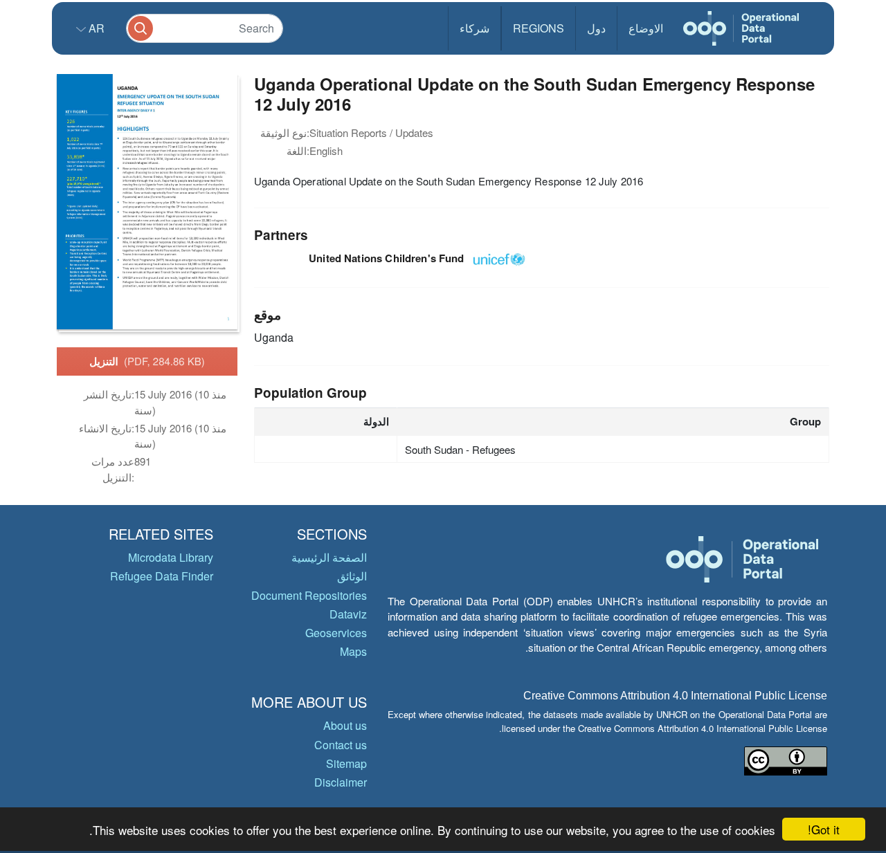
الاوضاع (646, 28)
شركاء (474, 28)
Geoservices (336, 633)
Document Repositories (309, 595)
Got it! (824, 829)
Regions (538, 28)
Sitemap (346, 763)
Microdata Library (170, 557)
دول (596, 28)
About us (345, 725)
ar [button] (95, 28)
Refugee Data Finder (161, 576)
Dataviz (348, 614)
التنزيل (147, 361)
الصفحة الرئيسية (329, 557)
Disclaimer (340, 782)
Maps (353, 651)
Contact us (340, 745)
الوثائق (352, 576)
